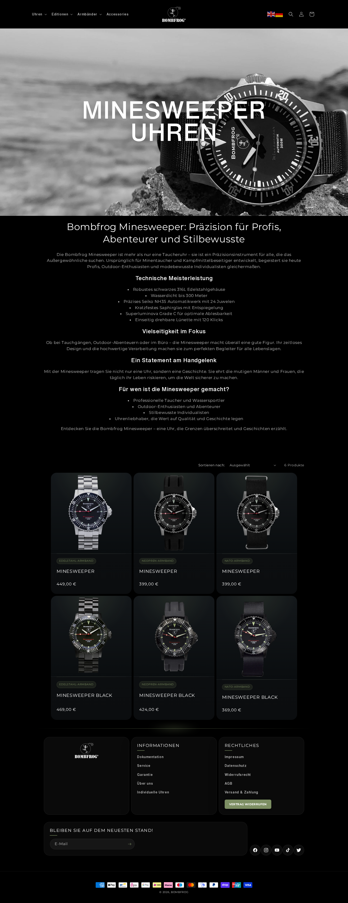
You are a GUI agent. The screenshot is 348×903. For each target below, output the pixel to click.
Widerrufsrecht (238, 774)
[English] (271, 14)
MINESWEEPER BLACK (84, 695)
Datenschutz (236, 765)
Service (143, 765)
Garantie (145, 774)
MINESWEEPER (75, 571)
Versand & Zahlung (241, 792)
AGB (228, 783)
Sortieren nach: (211, 465)
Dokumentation (150, 757)
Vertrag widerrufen (248, 804)
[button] (39, 14)
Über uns (145, 783)
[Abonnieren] (129, 844)
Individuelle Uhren (153, 792)
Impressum (234, 757)
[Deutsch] (279, 14)
